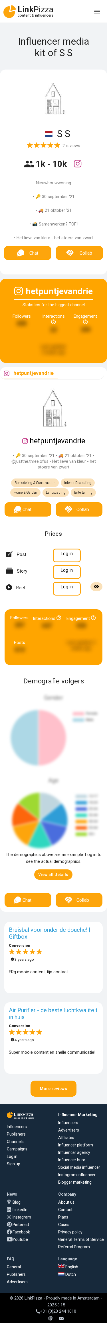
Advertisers (68, 1130)
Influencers (17, 1126)
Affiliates (66, 1137)
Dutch (70, 1274)
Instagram (22, 1217)
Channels (15, 1141)
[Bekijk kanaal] (77, 167)
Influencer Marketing (78, 1114)
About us (66, 1202)
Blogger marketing (75, 1182)
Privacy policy (70, 1232)
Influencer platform (75, 1145)
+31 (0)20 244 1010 (58, 1311)
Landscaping (55, 493)
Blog (17, 1202)
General (14, 1267)
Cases (63, 1224)
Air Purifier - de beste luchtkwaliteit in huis (53, 1014)
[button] (53, 874)
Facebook (21, 1232)
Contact (65, 1209)
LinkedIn (20, 1209)
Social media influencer (79, 1167)
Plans (63, 1217)
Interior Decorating (77, 483)
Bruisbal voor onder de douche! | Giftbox (49, 933)
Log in (12, 1156)
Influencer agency (74, 1152)
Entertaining (83, 493)
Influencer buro (71, 1160)
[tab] (29, 373)
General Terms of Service (81, 1239)
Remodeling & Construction (35, 483)
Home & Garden (25, 493)
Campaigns (17, 1149)
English (71, 1267)
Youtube (20, 1239)
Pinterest (21, 1224)
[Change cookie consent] (50, 1319)
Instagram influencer (77, 1174)
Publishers (16, 1134)
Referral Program (74, 1247)
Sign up (13, 1164)
